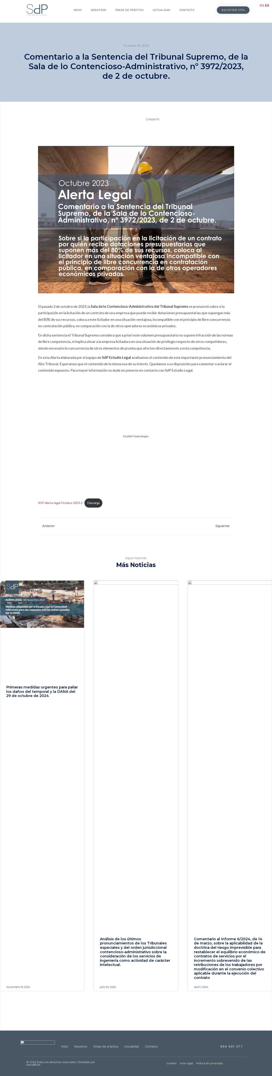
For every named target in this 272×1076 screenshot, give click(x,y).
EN (262, 5)
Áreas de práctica (129, 10)
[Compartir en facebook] (151, 130)
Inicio (77, 10)
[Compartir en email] (226, 130)
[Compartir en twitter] (188, 130)
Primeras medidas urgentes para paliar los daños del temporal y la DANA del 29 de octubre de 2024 (42, 691)
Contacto (187, 10)
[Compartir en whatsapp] (207, 130)
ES (267, 5)
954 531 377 (231, 1046)
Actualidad (161, 10)
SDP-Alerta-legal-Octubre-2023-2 (60, 503)
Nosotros (98, 10)
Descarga (93, 503)
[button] (233, 10)
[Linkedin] (242, 1063)
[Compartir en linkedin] (169, 130)
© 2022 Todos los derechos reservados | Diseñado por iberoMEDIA (60, 1063)
